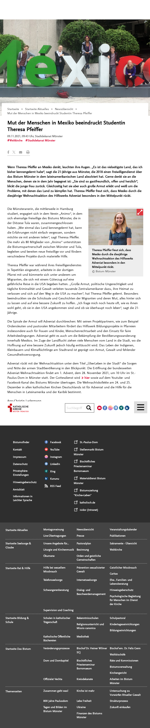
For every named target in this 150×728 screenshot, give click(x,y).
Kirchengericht (118, 672)
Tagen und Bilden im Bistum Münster (55, 709)
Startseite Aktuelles (37, 109)
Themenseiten (13, 691)
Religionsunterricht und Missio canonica (90, 626)
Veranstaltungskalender (123, 529)
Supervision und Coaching (58, 610)
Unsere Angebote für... (56, 543)
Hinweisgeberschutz (25, 482)
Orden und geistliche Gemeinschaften (89, 558)
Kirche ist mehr (85, 690)
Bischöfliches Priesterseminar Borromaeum (86, 664)
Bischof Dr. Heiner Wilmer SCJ (92, 650)
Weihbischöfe (117, 654)
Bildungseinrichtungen (123, 630)
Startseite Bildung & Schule (17, 620)
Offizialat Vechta (52, 679)
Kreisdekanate (85, 679)
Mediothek (83, 636)
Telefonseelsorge (52, 580)
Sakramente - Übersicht (123, 543)
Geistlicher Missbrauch (123, 567)
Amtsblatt (19, 489)
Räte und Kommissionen (124, 660)
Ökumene (49, 556)
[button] (9, 152)
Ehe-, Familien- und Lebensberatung (121, 582)
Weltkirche (16, 140)
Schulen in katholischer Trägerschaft (56, 620)
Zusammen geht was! (55, 690)
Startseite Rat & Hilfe (17, 568)
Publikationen (117, 535)
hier (87, 377)
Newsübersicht (64, 109)
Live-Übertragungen (54, 535)
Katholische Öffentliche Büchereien (56, 638)
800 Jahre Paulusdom (55, 701)
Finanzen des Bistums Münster (89, 715)
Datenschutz (20, 464)
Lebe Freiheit (84, 701)
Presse (80, 535)
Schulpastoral (117, 618)
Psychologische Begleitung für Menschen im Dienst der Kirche (125, 600)
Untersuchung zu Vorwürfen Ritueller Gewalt (125, 692)
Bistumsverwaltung (121, 666)
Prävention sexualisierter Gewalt (91, 569)
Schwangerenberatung (56, 590)
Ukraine (81, 707)
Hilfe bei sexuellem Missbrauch (54, 569)
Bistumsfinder (21, 442)
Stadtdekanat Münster (41, 140)
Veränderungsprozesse (56, 648)
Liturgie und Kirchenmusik (58, 549)
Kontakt (17, 449)
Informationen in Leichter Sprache (22, 498)
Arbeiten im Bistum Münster (121, 681)
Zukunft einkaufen (120, 707)
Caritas (114, 573)
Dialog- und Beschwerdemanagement (91, 592)
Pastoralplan (84, 543)
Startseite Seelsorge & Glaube (18, 545)
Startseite (13, 109)
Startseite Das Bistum (18, 648)
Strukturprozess (119, 701)
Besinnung (83, 549)
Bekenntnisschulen (87, 618)
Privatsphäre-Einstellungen (21, 472)
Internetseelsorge (87, 580)
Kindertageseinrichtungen (124, 624)
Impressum (19, 457)
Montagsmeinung (53, 529)
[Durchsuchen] (88, 408)
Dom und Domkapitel (56, 660)
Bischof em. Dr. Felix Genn (125, 648)
